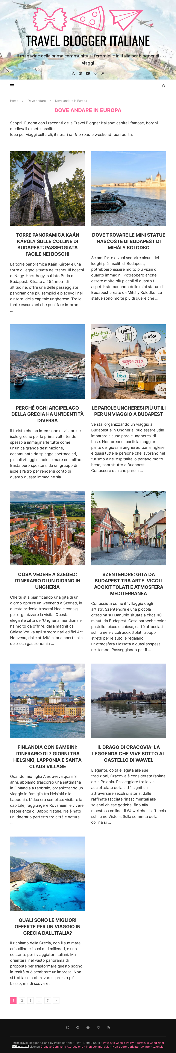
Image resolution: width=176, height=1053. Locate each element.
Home (14, 100)
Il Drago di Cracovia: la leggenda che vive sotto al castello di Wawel (128, 753)
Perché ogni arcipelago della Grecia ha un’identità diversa (47, 414)
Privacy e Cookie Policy (118, 1042)
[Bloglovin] (95, 73)
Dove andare (37, 100)
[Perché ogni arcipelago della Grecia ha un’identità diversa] (47, 361)
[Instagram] (73, 73)
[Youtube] (88, 73)
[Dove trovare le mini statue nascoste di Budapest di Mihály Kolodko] (128, 188)
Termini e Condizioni (150, 1042)
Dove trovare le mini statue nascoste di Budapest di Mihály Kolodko (128, 241)
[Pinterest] (80, 73)
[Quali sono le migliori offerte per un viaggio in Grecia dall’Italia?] (47, 874)
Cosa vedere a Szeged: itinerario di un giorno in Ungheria (47, 581)
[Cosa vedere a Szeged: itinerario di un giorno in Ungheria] (47, 528)
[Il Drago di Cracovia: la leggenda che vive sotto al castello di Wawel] (128, 701)
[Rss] (102, 73)
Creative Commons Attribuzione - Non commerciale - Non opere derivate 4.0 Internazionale (102, 1046)
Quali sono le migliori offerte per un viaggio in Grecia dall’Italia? (47, 926)
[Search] (164, 86)
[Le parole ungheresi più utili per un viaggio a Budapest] (128, 361)
